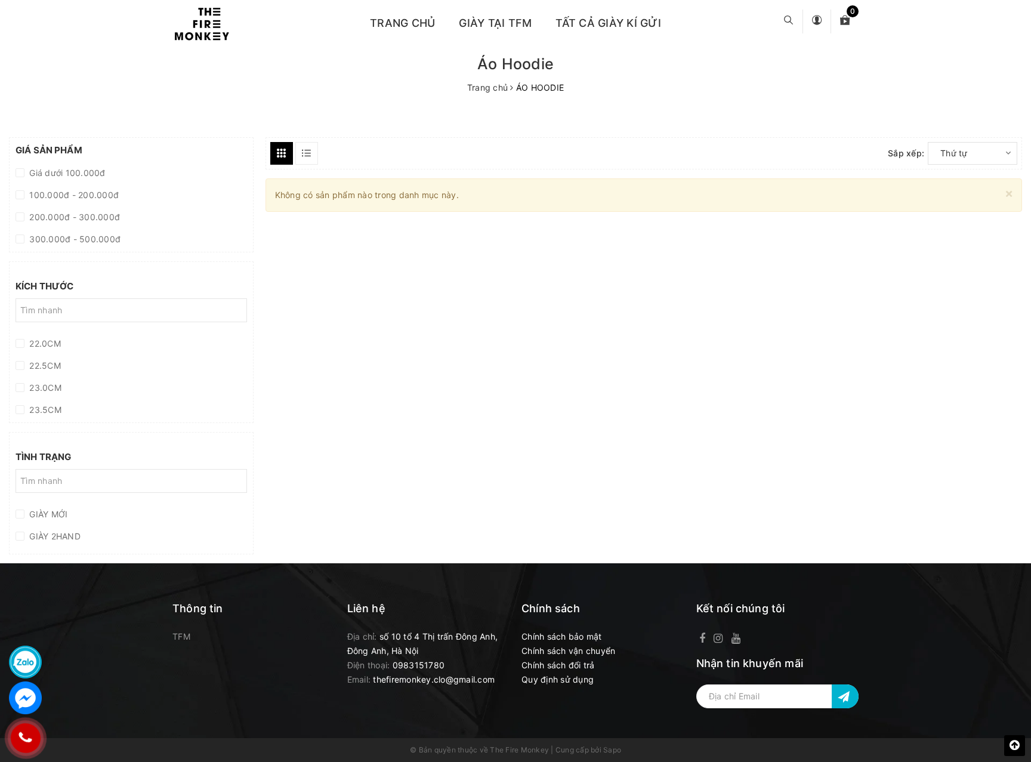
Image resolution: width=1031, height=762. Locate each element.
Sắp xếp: (906, 153)
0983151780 (419, 665)
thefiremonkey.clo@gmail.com (434, 679)
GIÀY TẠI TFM (495, 23)
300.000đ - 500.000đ (74, 239)
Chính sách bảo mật (561, 636)
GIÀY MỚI (47, 514)
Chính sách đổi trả (558, 665)
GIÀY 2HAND (54, 536)
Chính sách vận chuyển (568, 651)
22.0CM (44, 343)
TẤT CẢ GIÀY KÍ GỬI (608, 23)
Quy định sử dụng (557, 679)
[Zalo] (25, 662)
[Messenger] (25, 697)
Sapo (612, 749)
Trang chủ (402, 23)
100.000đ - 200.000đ (73, 195)
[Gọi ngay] (25, 738)
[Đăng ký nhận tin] (845, 696)
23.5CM (44, 410)
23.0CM (44, 387)
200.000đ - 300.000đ (73, 217)
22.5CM (44, 365)
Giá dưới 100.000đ (66, 173)
